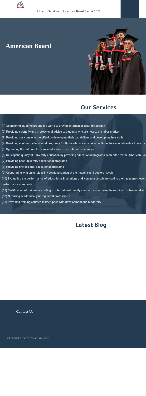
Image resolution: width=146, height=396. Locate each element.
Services (53, 11)
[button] (106, 11)
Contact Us (24, 311)
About (41, 11)
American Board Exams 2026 (82, 11)
